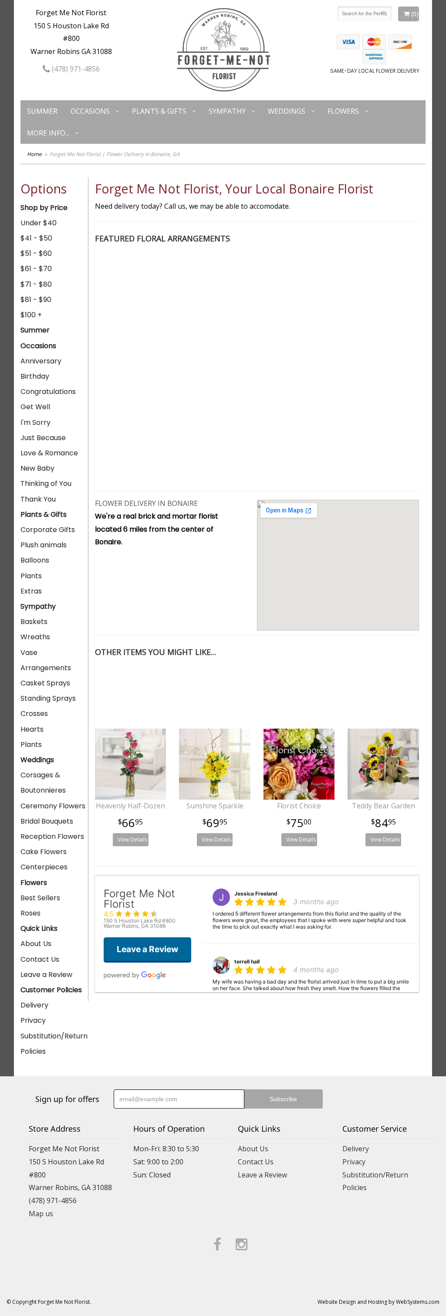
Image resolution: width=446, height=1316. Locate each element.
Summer (42, 111)
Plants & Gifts (159, 111)
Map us (41, 1213)
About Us (35, 944)
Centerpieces (44, 867)
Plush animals (43, 545)
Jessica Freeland (255, 893)
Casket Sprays (45, 683)
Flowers (343, 111)
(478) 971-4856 (75, 69)
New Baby (37, 468)
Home (34, 154)
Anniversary (40, 361)
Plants (31, 576)
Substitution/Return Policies (54, 1043)
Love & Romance (49, 453)
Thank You (38, 499)
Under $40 (38, 223)
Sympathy (227, 111)
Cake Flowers (43, 852)
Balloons (34, 560)
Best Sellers (40, 898)
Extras (31, 591)
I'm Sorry (35, 422)
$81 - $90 (35, 300)
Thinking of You (45, 483)
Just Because (43, 438)
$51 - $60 (36, 253)
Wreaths (35, 637)
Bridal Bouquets (46, 821)
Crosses (34, 714)
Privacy (33, 1020)
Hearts (32, 729)
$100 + (31, 315)
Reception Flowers (52, 836)
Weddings (286, 111)
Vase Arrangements (45, 660)
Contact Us (39, 959)
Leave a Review (46, 975)
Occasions (90, 111)
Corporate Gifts (47, 530)
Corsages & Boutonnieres (43, 782)
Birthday (34, 376)
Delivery (34, 1005)
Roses (30, 913)
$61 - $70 (36, 269)
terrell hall (247, 961)
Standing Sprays (48, 698)
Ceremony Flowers (52, 806)
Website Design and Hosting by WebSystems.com (378, 1302)
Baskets (33, 622)
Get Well (35, 407)
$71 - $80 (36, 284)
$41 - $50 (36, 238)
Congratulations (48, 392)
